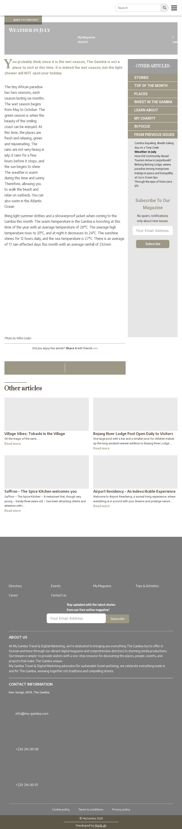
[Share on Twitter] (54, 356)
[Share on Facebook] (76, 356)
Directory (15, 586)
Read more (12, 443)
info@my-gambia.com (32, 713)
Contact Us (58, 595)
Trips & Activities (147, 586)
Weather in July (145, 151)
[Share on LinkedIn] (61, 356)
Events (56, 586)
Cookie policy (61, 809)
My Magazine (102, 586)
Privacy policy (121, 809)
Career (13, 595)
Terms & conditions (91, 809)
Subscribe (152, 244)
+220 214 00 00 (27, 749)
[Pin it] (69, 356)
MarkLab (100, 825)
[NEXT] (118, 368)
